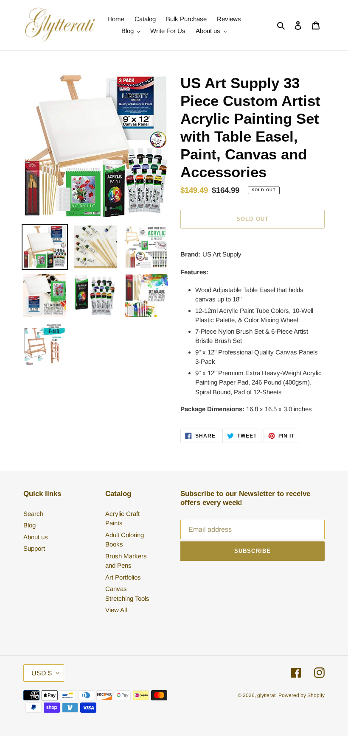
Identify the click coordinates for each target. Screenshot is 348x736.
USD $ (41, 673)
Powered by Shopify (301, 695)
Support (34, 548)
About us (35, 537)
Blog (29, 525)
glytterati (267, 695)
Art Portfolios (123, 577)
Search (33, 513)
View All (116, 609)
